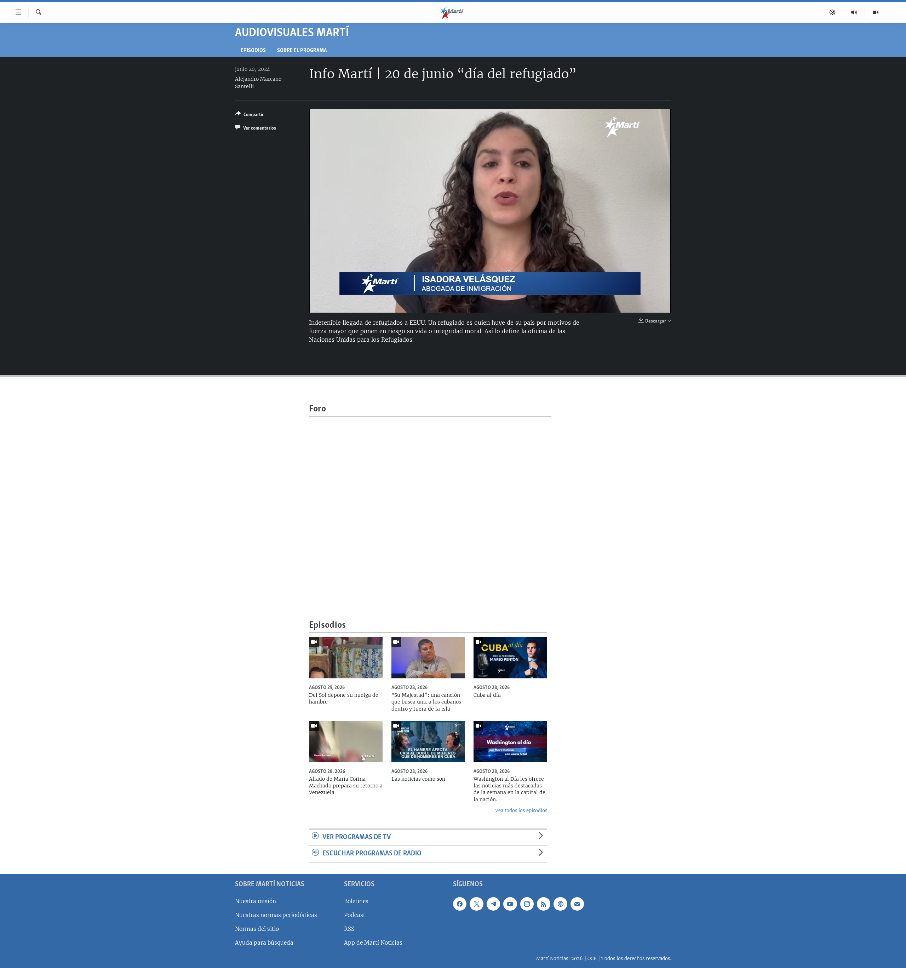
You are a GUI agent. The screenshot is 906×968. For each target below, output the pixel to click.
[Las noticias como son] (428, 741)
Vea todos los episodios (521, 811)
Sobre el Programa (302, 50)
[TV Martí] (875, 12)
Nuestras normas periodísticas (276, 915)
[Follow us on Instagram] (527, 904)
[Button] (249, 116)
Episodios (253, 50)
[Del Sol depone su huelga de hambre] (346, 657)
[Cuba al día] (510, 657)
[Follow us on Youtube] (510, 904)
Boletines (356, 901)
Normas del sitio (257, 929)
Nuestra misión (255, 901)
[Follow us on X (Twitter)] (476, 904)
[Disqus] (430, 505)
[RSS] (543, 904)
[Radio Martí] (854, 12)
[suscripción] (577, 904)
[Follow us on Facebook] (459, 904)
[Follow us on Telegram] (493, 904)
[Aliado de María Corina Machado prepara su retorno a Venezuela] (346, 741)
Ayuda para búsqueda (264, 942)
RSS (349, 929)
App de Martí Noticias (373, 942)
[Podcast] (832, 12)
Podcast (354, 915)
